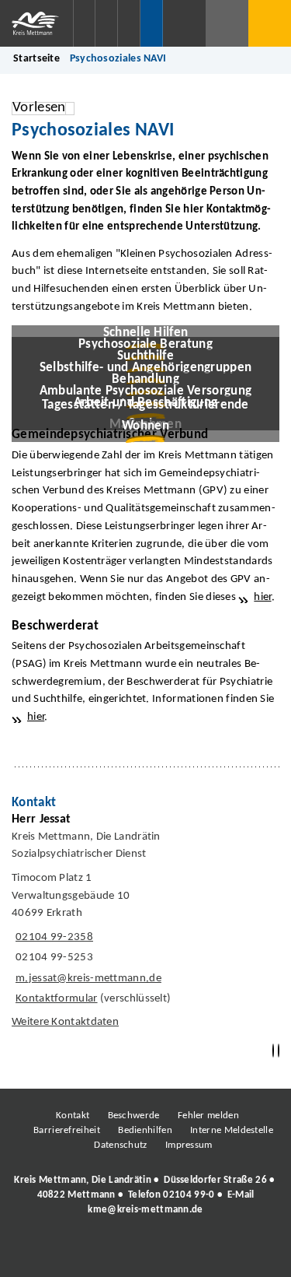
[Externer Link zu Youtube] (178, 1252)
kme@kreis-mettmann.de (145, 1210)
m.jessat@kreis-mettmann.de (86, 978)
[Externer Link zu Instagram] (73, 1252)
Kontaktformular (57, 999)
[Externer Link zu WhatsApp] (213, 1252)
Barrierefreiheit (66, 1130)
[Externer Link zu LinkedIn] (143, 1252)
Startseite (36, 59)
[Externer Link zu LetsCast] (248, 1252)
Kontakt (72, 1115)
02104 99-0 (188, 1195)
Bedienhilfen (145, 1130)
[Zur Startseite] (36, 23)
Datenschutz (120, 1145)
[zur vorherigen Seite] (273, 1051)
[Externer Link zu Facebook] (38, 1252)
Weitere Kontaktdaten (65, 1022)
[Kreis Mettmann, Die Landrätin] (145, 1195)
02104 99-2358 (52, 937)
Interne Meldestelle (231, 1130)
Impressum (189, 1145)
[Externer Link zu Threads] (108, 1252)
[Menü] (269, 23)
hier (262, 597)
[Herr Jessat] (145, 924)
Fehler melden (208, 1115)
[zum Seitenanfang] (278, 1051)
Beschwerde (134, 1115)
